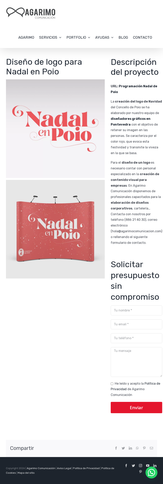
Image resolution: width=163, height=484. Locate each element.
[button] (151, 472)
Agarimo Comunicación (41, 468)
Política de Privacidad (86, 468)
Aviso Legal (64, 468)
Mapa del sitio (26, 472)
